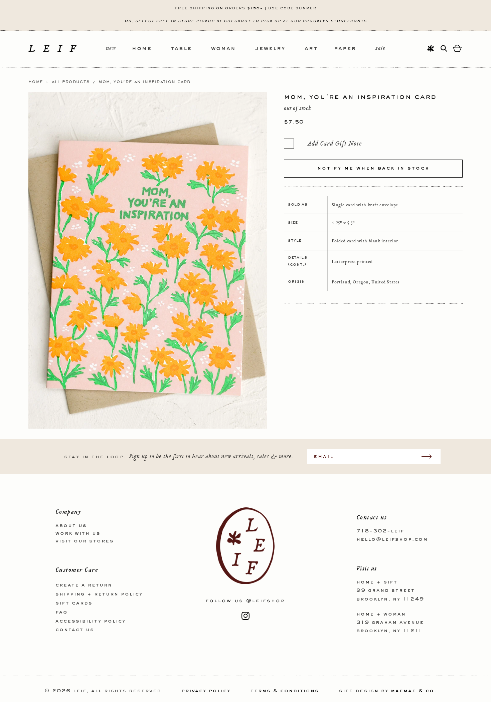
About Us (71, 525)
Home (35, 82)
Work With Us (78, 533)
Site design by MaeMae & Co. (388, 691)
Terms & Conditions (285, 691)
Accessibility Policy (90, 621)
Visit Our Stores (84, 541)
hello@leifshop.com (392, 539)
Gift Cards (74, 603)
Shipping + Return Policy (99, 594)
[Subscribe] (430, 456)
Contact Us (74, 630)
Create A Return (83, 585)
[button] (151, 49)
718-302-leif (380, 531)
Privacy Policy (205, 691)
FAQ (61, 612)
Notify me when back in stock (373, 168)
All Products (71, 82)
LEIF (80, 691)
